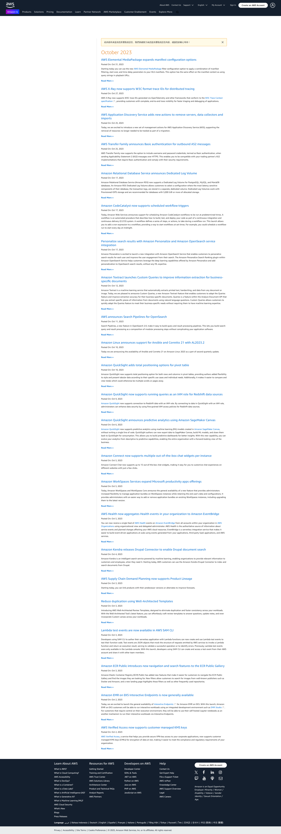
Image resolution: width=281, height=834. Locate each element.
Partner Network (92, 11)
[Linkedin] (215, 773)
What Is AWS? (60, 769)
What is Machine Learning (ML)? (68, 800)
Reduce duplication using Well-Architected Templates (137, 601)
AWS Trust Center (97, 777)
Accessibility (68, 830)
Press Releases (60, 816)
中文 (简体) (206, 822)
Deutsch (93, 822)
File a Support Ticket (169, 777)
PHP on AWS (130, 788)
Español (112, 822)
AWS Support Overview (170, 788)
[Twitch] (199, 779)
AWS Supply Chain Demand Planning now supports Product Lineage (146, 578)
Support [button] (187, 5)
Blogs (56, 812)
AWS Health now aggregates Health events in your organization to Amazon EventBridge (160, 513)
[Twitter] (199, 773)
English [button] (202, 5)
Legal (162, 792)
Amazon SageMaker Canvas (207, 429)
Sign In (233, 5)
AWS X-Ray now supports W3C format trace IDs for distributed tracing (148, 88)
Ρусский (172, 822)
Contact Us (176, 5)
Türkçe (163, 822)
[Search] (177, 12)
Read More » (107, 80)
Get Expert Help (167, 773)
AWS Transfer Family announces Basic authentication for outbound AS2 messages (155, 144)
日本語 (187, 822)
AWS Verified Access (110, 736)
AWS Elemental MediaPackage (147, 68)
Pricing (50, 11)
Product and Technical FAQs (101, 788)
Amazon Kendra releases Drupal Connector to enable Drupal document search (153, 549)
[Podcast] (215, 779)
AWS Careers (165, 796)
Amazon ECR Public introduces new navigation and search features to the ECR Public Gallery (163, 665)
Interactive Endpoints (163, 704)
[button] (253, 5)
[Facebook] (207, 773)
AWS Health (140, 523)
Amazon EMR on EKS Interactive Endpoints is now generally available (147, 695)
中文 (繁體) (218, 822)
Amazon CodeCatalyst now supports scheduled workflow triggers (145, 205)
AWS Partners (95, 796)
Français (121, 822)
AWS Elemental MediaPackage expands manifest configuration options (148, 59)
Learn (78, 11)
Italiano (131, 822)
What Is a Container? (63, 784)
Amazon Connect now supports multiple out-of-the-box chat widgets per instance (156, 455)
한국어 (195, 822)
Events (152, 11)
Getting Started (96, 769)
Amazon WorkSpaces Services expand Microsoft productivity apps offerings (151, 481)
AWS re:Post (165, 780)
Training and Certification (101, 773)
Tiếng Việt (153, 822)
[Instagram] (223, 773)
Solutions (39, 11)
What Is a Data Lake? (63, 788)
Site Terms (81, 830)
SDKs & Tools (130, 773)
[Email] (223, 779)
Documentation (64, 11)
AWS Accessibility (62, 777)
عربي (67, 822)
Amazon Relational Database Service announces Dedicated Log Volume (149, 173)
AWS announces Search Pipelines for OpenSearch (134, 316)
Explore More (165, 11)
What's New (59, 808)
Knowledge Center (168, 784)
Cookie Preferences (97, 830)
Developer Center (132, 769)
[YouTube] (207, 779)
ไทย (180, 822)
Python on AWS (131, 780)
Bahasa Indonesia (79, 822)
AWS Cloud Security (63, 804)
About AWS (164, 5)
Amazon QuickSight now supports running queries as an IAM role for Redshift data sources (162, 394)
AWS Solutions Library (99, 780)
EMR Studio (216, 707)
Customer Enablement (135, 11)
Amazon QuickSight (110, 403)
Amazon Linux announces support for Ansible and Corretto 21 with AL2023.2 (152, 342)
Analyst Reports (96, 792)
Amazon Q (12, 11)
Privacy (57, 830)
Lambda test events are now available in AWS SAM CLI (137, 630)
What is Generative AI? (64, 796)
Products (26, 11)
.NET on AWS (130, 777)
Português (141, 822)
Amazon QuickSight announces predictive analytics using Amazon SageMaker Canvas (158, 420)
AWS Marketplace (112, 11)
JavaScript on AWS (132, 792)
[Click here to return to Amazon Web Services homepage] (10, 5)
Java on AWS (130, 784)
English (102, 822)
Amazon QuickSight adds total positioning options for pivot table (145, 365)
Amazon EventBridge (165, 523)
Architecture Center (98, 784)
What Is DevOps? (62, 780)
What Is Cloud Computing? (66, 773)
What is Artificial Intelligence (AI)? (69, 792)
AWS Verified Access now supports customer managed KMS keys (144, 727)
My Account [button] (217, 5)
